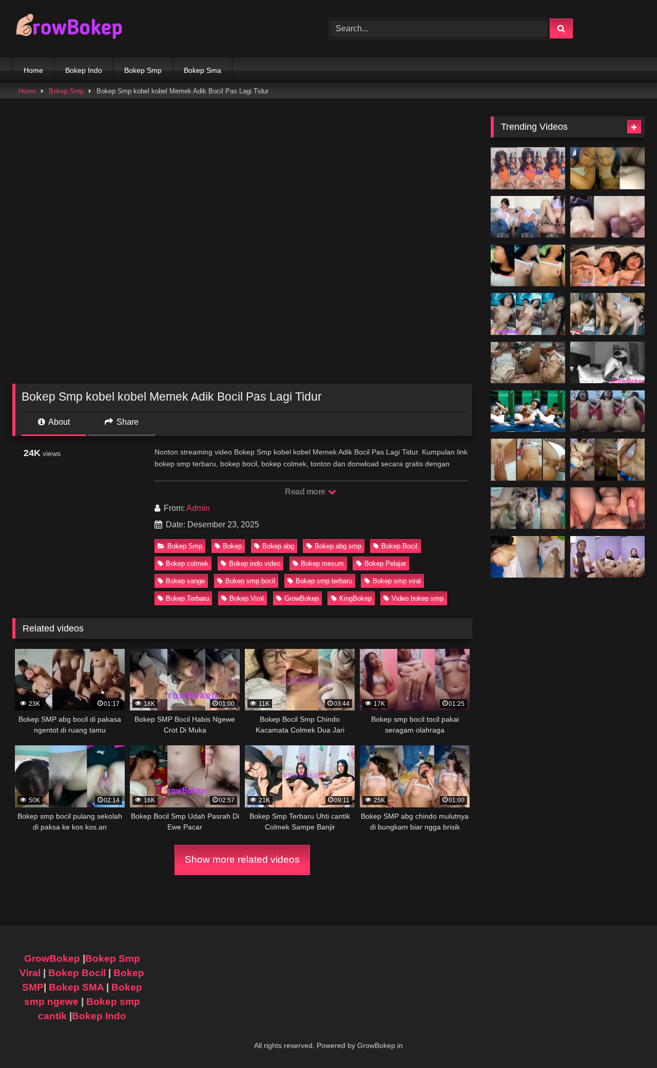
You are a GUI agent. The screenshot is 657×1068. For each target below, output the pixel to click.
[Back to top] (625, 1037)
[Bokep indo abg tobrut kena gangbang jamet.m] (528, 508)
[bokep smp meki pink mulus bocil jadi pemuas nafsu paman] (607, 217)
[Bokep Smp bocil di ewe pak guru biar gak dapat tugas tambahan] (528, 460)
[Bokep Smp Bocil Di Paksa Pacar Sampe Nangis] (607, 266)
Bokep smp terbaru (324, 581)
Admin (198, 508)
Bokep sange (185, 581)
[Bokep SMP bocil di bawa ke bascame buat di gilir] (607, 314)
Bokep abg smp (338, 546)
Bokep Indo (83, 70)
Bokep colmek (187, 563)
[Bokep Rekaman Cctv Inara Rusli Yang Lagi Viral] (607, 363)
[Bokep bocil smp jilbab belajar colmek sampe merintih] (607, 557)
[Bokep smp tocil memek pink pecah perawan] (607, 508)
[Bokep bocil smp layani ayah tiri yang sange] (607, 460)
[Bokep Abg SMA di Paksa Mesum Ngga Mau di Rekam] (528, 411)
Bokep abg (278, 546)
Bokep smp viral (397, 581)
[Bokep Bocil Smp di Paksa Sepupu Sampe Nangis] (528, 266)
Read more (306, 491)
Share (126, 422)
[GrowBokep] (68, 29)
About (58, 422)
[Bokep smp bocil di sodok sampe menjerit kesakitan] (607, 411)
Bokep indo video (254, 563)
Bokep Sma (202, 70)
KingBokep (355, 598)
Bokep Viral (246, 598)
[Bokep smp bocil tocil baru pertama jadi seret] (528, 557)
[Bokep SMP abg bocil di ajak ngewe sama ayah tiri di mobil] (607, 168)
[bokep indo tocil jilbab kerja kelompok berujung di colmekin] (528, 363)
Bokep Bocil (399, 546)
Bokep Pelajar (385, 563)
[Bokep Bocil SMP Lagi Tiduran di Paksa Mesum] (528, 314)
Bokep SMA (76, 987)
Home (33, 70)
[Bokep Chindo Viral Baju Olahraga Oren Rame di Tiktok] (528, 168)
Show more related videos (242, 859)
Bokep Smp (143, 70)
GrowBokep (301, 598)
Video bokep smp (417, 598)
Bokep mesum (322, 563)
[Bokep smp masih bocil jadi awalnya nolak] (528, 217)
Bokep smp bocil (250, 581)
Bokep (232, 546)
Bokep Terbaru (187, 598)
